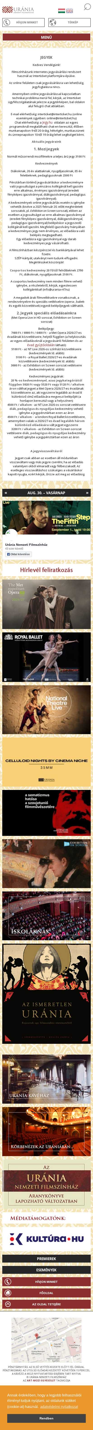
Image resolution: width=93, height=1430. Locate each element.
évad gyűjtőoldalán (41, 345)
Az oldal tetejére (46, 1304)
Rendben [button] (46, 1418)
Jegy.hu (47, 122)
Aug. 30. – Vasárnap (46, 492)
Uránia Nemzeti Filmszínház (26, 544)
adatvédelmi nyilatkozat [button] (59, 1407)
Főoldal (46, 1293)
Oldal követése (20, 554)
